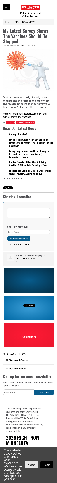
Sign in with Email (17, 368)
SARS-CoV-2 (29, 122)
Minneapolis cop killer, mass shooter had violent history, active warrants (30, 172)
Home (8, 22)
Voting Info (29, 336)
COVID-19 (11, 122)
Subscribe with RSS (16, 354)
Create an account (21, 244)
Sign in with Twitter (19, 360)
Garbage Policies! (18, 134)
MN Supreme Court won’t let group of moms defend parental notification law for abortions (31, 143)
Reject (47, 465)
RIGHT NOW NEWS (25, 22)
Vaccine (20, 122)
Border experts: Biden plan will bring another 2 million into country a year (28, 164)
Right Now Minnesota (22, 440)
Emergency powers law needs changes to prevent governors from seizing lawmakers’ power (30, 154)
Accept (31, 465)
